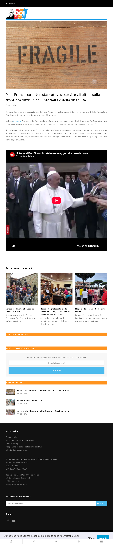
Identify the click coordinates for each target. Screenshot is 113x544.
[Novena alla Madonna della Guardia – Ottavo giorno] (10, 392)
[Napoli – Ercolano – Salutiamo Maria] (91, 289)
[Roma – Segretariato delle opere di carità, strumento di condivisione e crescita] (57, 289)
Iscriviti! (56, 370)
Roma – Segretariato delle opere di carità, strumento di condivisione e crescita (55, 312)
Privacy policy (12, 437)
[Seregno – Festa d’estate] (10, 402)
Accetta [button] (103, 538)
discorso (17, 121)
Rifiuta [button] (91, 538)
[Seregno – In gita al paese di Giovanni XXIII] (22, 289)
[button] (11, 541)
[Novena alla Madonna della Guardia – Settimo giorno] (10, 412)
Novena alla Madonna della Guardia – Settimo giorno (43, 411)
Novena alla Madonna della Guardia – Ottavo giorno (43, 390)
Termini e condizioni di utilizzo (20, 440)
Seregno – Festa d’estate (29, 400)
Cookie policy (12, 443)
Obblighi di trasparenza (17, 450)
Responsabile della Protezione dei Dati (24, 447)
